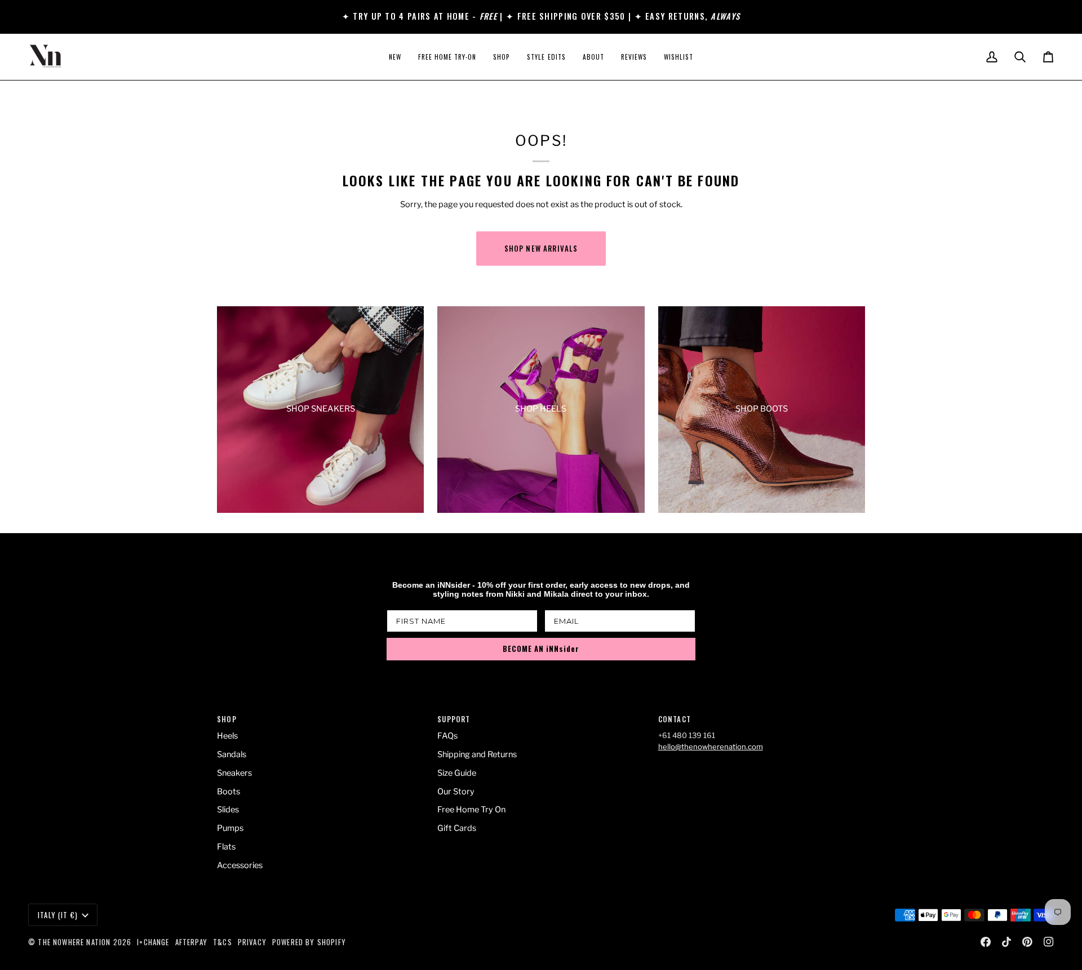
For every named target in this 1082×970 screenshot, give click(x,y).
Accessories (240, 865)
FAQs (447, 736)
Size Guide (456, 773)
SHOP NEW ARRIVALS (541, 248)
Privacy (252, 941)
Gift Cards (456, 828)
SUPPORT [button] (453, 719)
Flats (226, 847)
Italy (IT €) (58, 914)
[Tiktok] (1006, 942)
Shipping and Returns (477, 754)
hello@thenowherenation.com (710, 746)
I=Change (153, 941)
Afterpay (191, 941)
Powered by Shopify (309, 941)
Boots (228, 791)
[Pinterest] (1027, 942)
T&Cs (222, 941)
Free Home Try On (471, 809)
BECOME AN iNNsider (541, 648)
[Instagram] (1049, 942)
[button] (501, 57)
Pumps (230, 828)
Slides (228, 809)
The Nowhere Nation (74, 941)
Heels (227, 736)
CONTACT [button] (674, 719)
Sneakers (234, 773)
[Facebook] (986, 942)
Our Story (456, 791)
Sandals (231, 754)
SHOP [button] (227, 719)
